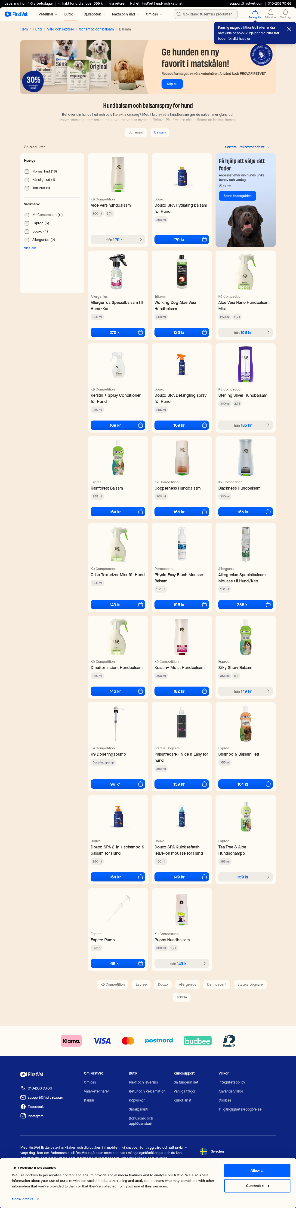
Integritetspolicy (232, 1082)
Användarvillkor (231, 1091)
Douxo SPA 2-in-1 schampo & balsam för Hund (117, 850)
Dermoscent (164, 568)
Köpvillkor (136, 1100)
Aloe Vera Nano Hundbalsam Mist (244, 306)
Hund (37, 29)
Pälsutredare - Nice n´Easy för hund (181, 757)
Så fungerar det (186, 1082)
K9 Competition (103, 199)
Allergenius (99, 296)
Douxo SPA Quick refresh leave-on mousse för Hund (178, 850)
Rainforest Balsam (107, 488)
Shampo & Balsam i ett (238, 754)
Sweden (217, 1151)
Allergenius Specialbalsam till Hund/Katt (117, 306)
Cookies (225, 1100)
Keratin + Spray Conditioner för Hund (116, 398)
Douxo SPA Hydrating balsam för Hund (180, 208)
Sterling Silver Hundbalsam (242, 395)
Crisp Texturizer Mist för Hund (118, 575)
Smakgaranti (138, 1109)
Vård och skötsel (60, 29)
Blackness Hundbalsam (239, 488)
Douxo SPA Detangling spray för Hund (180, 398)
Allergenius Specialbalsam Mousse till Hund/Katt (242, 578)
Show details (22, 1199)
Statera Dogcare (167, 748)
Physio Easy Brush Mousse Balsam (178, 578)
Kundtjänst (182, 1100)
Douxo (159, 199)
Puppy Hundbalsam (172, 940)
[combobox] (206, 14)
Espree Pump (103, 940)
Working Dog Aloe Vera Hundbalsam (175, 306)
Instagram (35, 1116)
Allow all (257, 1170)
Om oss (90, 1082)
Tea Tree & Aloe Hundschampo (232, 850)
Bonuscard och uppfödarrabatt (141, 1121)
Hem (24, 29)
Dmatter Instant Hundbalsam (116, 667)
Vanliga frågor (184, 1091)
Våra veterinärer (96, 1091)
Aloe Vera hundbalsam (111, 205)
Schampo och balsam (96, 29)
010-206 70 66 (40, 1088)
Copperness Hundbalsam (177, 488)
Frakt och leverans (143, 1082)
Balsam (160, 132)
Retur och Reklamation (147, 1091)
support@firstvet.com (246, 3)
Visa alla (30, 248)
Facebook (36, 1106)
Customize (255, 1185)
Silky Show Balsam (235, 667)
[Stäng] (289, 29)
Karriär (89, 1100)
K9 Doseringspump (108, 754)
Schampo (136, 132)
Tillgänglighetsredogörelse (240, 1109)
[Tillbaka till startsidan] (16, 14)
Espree (96, 482)
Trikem (159, 296)
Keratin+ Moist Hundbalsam (179, 667)
